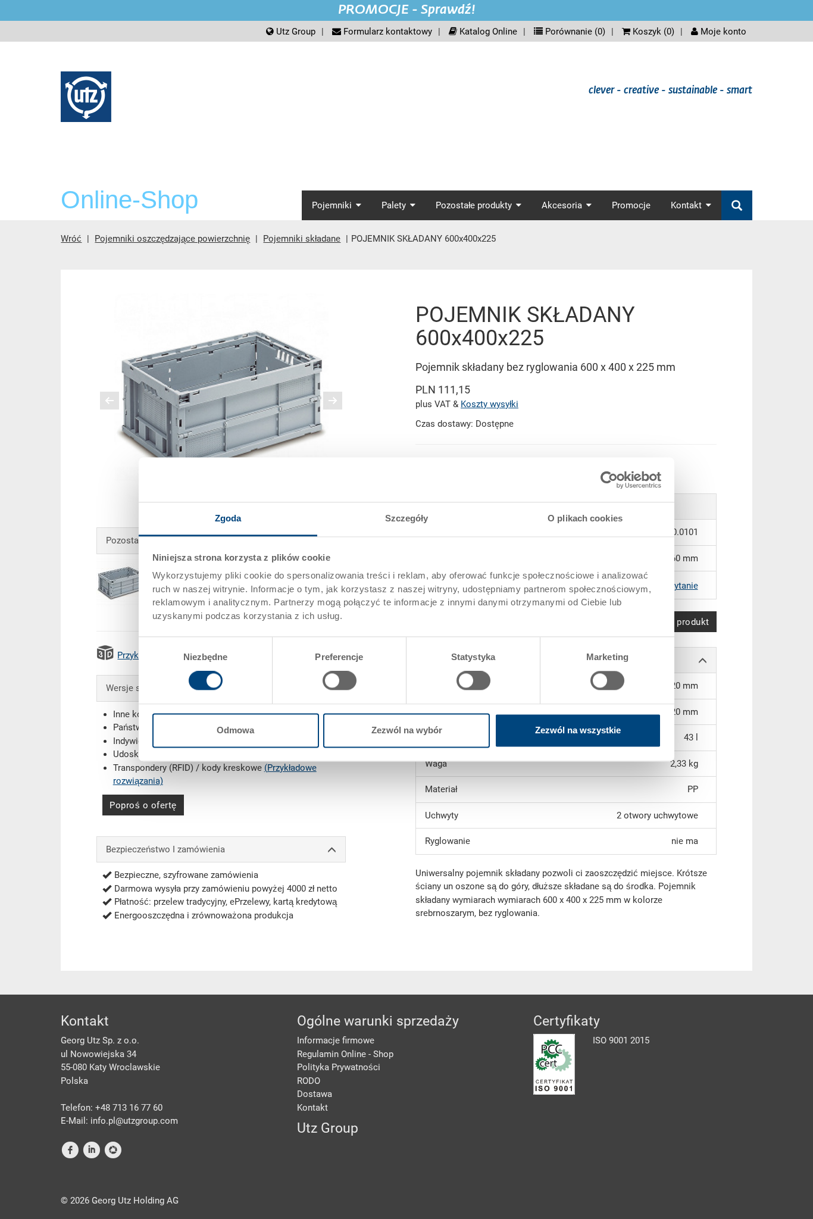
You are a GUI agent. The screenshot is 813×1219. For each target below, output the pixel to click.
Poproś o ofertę (143, 805)
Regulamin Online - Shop (345, 1054)
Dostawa (314, 1094)
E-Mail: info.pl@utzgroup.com (119, 1120)
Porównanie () (574, 31)
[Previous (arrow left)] (117, 400)
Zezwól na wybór (406, 730)
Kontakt (312, 1107)
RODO (308, 1081)
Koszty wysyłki (489, 404)
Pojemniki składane (301, 238)
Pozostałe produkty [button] (474, 205)
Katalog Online (487, 31)
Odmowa (235, 730)
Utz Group (294, 31)
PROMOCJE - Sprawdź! (407, 10)
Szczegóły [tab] (407, 518)
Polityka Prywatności (338, 1067)
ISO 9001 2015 (621, 1040)
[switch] (340, 680)
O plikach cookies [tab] (585, 518)
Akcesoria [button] (562, 205)
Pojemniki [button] (332, 205)
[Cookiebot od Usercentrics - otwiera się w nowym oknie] (609, 480)
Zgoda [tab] (228, 518)
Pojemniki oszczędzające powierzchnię (172, 238)
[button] (108, 400)
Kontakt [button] (686, 205)
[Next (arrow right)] (325, 400)
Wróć (71, 238)
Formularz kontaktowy (386, 31)
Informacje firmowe (335, 1040)
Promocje (631, 205)
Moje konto (722, 31)
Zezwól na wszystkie (578, 730)
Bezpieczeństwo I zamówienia (165, 849)
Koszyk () (652, 31)
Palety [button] (394, 205)
